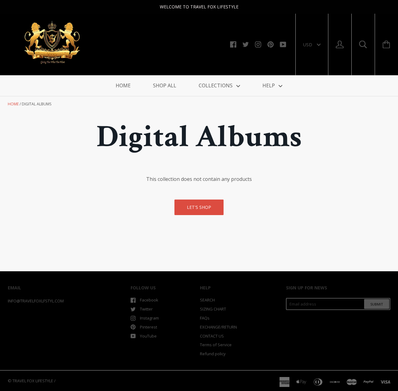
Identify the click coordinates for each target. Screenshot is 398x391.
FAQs (205, 318)
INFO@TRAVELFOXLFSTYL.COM (36, 301)
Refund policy (213, 353)
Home (13, 104)
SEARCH (207, 300)
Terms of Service (216, 344)
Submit (376, 304)
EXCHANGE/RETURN (218, 327)
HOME (123, 85)
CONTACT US (212, 336)
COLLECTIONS (216, 85)
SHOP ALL (164, 85)
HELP (269, 85)
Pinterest (148, 327)
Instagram (149, 318)
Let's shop (199, 207)
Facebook (149, 300)
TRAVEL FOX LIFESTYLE (32, 381)
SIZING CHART (213, 309)
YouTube (148, 336)
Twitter (146, 309)
